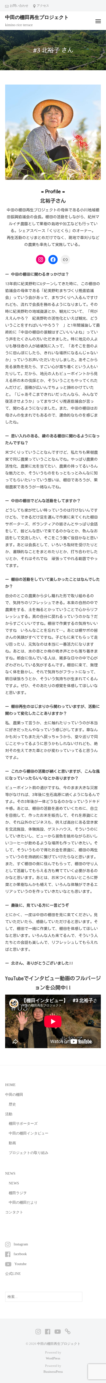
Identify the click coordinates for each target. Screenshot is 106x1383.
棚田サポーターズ (23, 1124)
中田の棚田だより (23, 1202)
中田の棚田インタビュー (28, 1133)
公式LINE (13, 1274)
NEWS (14, 1183)
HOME (10, 1085)
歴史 (12, 1104)
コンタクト (14, 1212)
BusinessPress (53, 1372)
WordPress (53, 1358)
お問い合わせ (19, 5)
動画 (12, 1143)
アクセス (43, 5)
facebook (20, 1254)
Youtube (20, 1264)
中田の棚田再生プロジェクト (37, 17)
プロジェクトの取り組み (28, 1153)
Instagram (21, 1244)
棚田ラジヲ (18, 1193)
